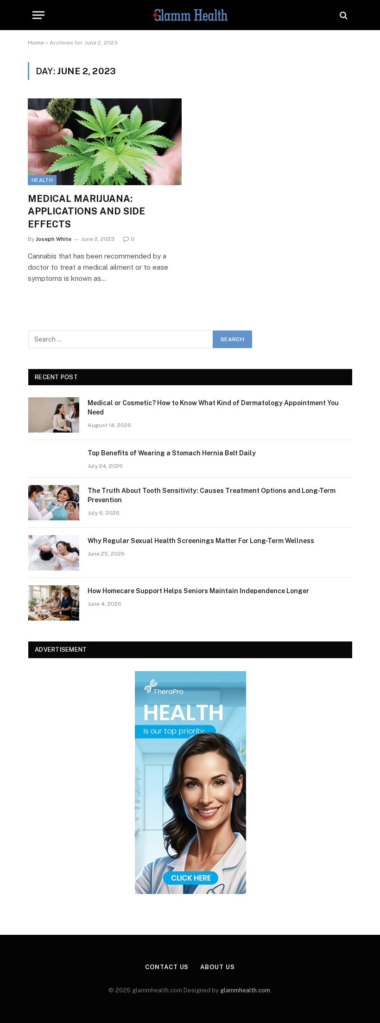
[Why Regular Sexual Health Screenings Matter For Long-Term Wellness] (53, 552)
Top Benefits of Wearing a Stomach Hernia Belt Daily (172, 453)
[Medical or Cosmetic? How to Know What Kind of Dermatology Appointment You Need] (53, 415)
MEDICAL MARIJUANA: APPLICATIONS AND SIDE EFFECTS (86, 211)
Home (36, 42)
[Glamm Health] (190, 15)
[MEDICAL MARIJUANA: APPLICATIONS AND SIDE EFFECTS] (105, 141)
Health (42, 180)
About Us (217, 967)
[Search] (343, 15)
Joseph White (53, 239)
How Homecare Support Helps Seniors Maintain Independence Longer (198, 591)
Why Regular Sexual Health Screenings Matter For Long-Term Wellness (201, 540)
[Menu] (38, 15)
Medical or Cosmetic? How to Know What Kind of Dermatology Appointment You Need (213, 407)
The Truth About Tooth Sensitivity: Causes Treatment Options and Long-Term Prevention (212, 495)
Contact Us (167, 967)
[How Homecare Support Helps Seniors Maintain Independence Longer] (53, 603)
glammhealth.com (245, 990)
